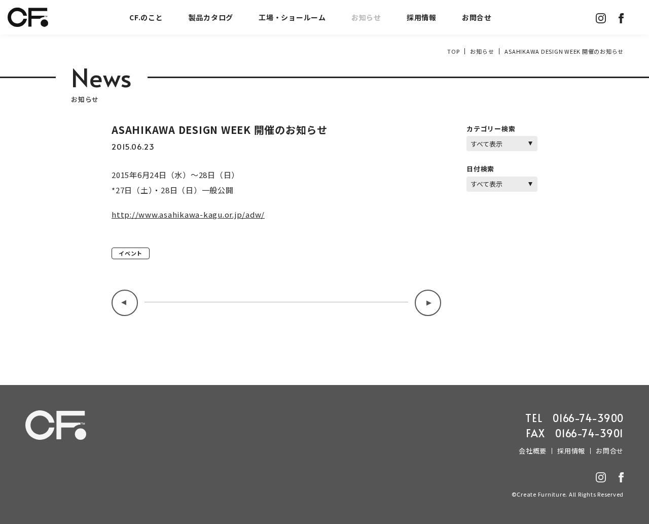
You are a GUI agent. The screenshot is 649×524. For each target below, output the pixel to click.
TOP (453, 51)
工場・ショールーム (292, 17)
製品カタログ (211, 17)
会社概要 (533, 451)
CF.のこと (146, 17)
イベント (130, 253)
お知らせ (366, 17)
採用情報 (422, 17)
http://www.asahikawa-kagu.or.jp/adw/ (188, 214)
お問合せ (477, 17)
